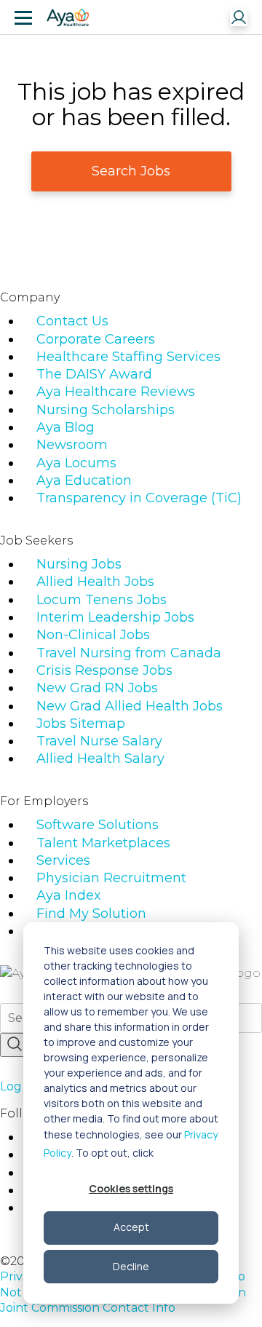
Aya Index (68, 895)
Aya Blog (65, 427)
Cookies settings (131, 1188)
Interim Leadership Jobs (115, 617)
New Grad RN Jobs (97, 688)
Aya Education (84, 480)
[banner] (68, 17)
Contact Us (72, 321)
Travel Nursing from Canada (128, 653)
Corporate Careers (95, 339)
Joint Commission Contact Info (87, 1308)
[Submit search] (14, 1045)
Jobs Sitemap (80, 724)
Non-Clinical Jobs (93, 635)
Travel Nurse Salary (99, 741)
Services (63, 860)
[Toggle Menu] (23, 17)
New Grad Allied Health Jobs (129, 706)
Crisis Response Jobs (104, 670)
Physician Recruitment (111, 878)
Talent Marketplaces (103, 843)
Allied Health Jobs (95, 582)
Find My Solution (91, 914)
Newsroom (72, 445)
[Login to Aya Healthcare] (238, 17)
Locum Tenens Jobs (101, 600)
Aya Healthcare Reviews (115, 392)
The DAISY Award (94, 374)
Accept (131, 1227)
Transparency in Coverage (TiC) (139, 498)
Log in (17, 1086)
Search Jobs (131, 171)
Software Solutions (97, 825)
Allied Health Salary (100, 758)
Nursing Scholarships (105, 410)
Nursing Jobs (79, 564)
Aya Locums (76, 463)
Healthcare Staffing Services (128, 357)
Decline (131, 1266)
